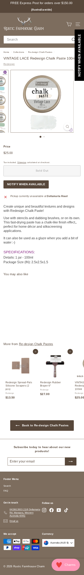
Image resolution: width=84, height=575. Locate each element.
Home (6, 52)
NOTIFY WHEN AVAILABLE (26, 184)
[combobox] (42, 40)
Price (6, 146)
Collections (18, 52)
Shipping (21, 162)
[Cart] (69, 24)
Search (7, 486)
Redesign (9, 64)
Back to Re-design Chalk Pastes (45, 425)
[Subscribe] (70, 461)
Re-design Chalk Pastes (40, 52)
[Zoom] (67, 126)
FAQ (5, 490)
